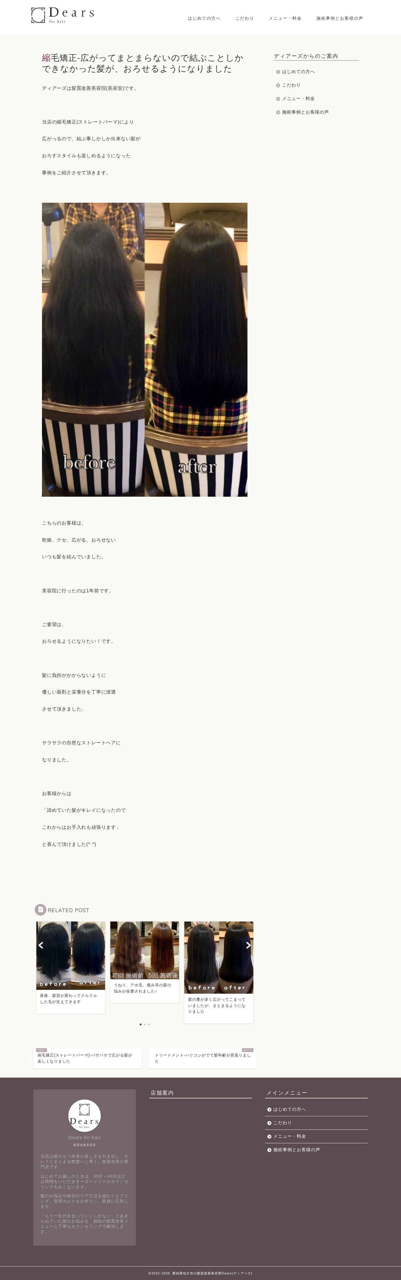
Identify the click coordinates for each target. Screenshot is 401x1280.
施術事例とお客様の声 (339, 18)
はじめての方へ (204, 18)
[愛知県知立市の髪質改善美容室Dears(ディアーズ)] (63, 23)
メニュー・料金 (285, 18)
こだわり (244, 18)
